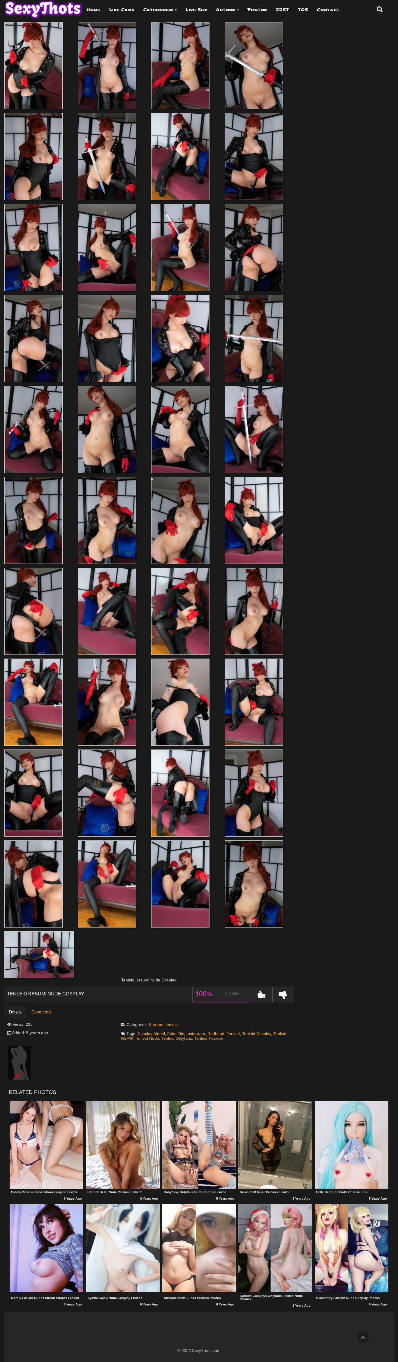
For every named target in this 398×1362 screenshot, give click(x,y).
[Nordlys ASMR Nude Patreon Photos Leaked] (46, 1248)
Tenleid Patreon (208, 1038)
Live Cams (122, 10)
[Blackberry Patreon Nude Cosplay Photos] (351, 1248)
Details (15, 1012)
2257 (282, 10)
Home (93, 10)
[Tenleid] (19, 1062)
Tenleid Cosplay (256, 1033)
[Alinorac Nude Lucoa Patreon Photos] (199, 1248)
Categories (158, 10)
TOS (302, 10)
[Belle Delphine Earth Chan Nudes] (351, 1145)
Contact (328, 10)
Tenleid (171, 1024)
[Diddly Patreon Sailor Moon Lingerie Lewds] (46, 1145)
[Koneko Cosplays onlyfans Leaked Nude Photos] (275, 1248)
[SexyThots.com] (43, 7)
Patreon (156, 1024)
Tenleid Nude (147, 1038)
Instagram (195, 1033)
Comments (41, 1012)
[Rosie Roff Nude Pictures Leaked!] (275, 1145)
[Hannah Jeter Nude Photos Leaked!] (123, 1145)
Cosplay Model (151, 1033)
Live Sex (196, 10)
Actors (225, 10)
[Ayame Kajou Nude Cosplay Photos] (123, 1248)
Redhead (215, 1033)
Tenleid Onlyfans (176, 1038)
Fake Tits (175, 1033)
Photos (257, 10)
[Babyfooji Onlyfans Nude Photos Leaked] (199, 1145)
